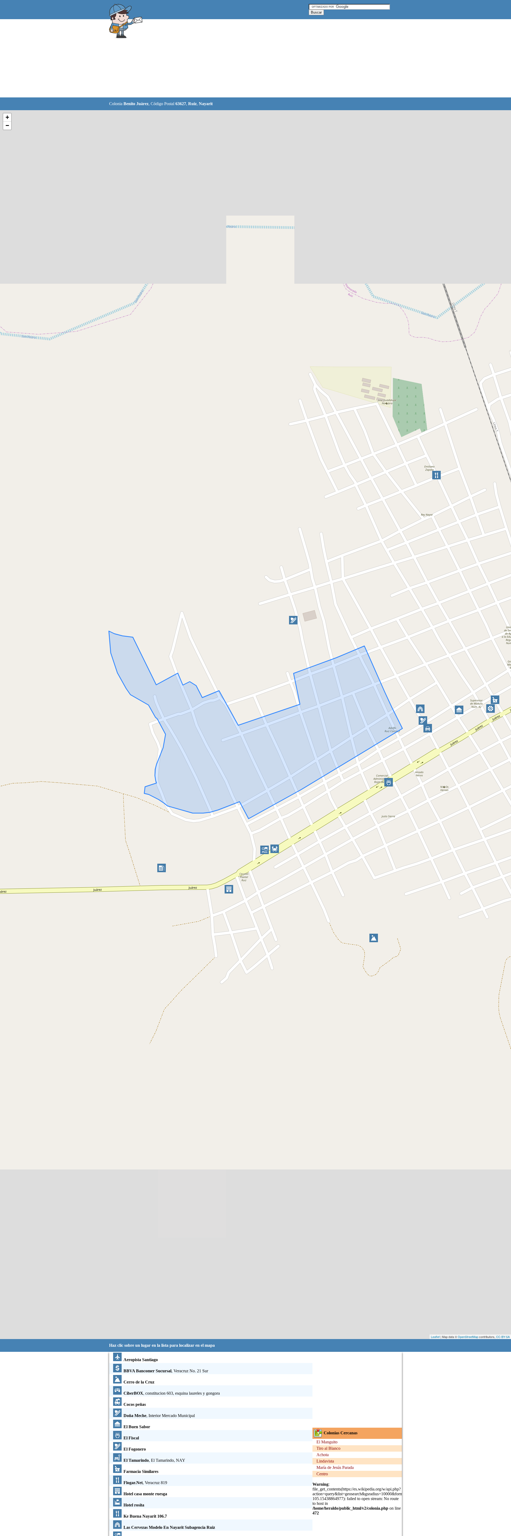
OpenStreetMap (468, 1337)
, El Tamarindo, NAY (154, 1460)
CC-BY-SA (503, 1337)
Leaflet (435, 1337)
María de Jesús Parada (335, 1467)
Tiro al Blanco (328, 1448)
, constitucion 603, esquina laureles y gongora (171, 1393)
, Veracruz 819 (145, 1482)
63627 (180, 103)
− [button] (7, 125)
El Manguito (326, 1442)
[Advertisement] (242, 58)
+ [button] (7, 117)
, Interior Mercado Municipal (159, 1415)
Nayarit (206, 103)
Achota (322, 1454)
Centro (322, 1474)
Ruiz (192, 103)
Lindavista (325, 1461)
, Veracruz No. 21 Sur (165, 1371)
